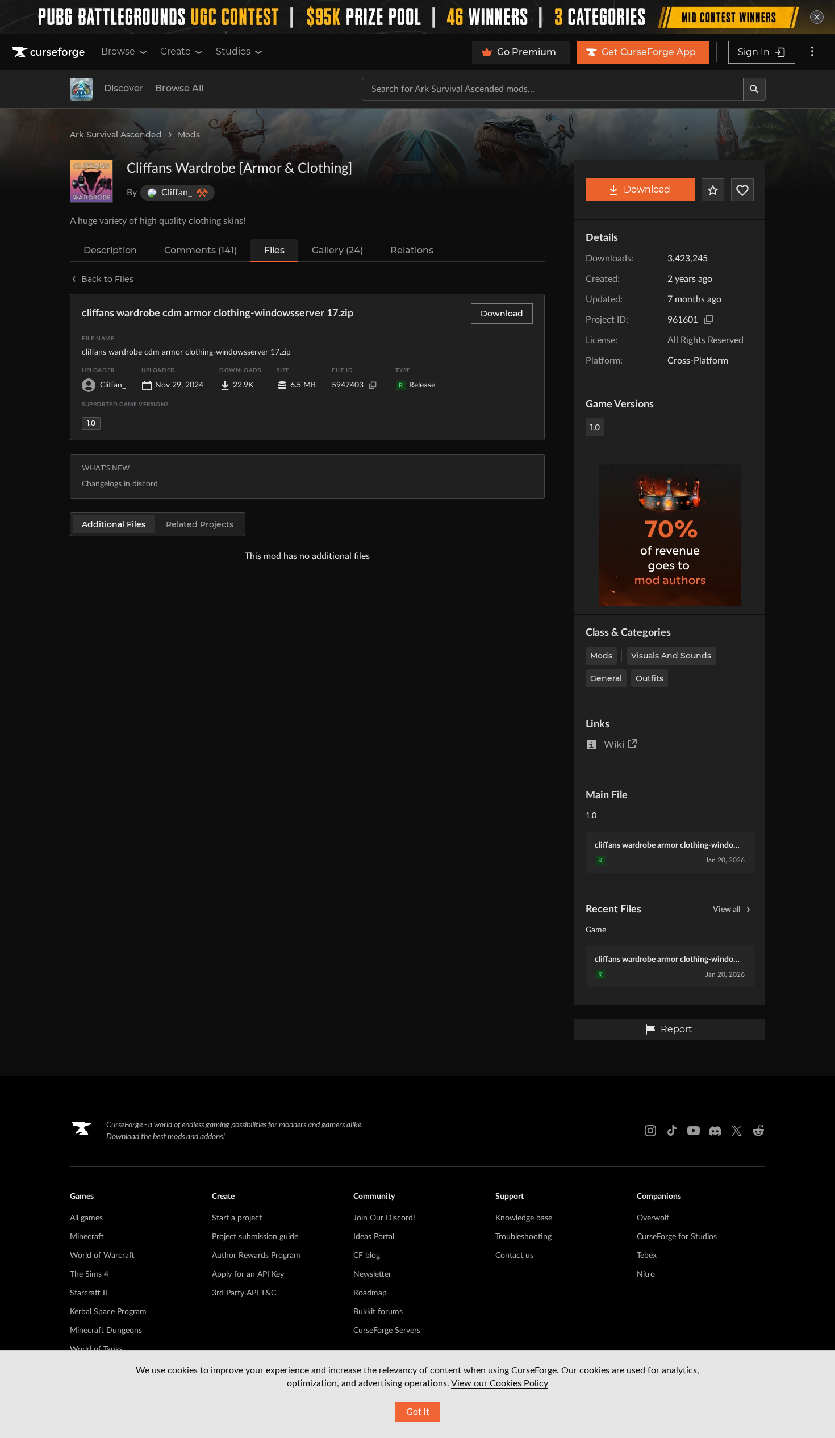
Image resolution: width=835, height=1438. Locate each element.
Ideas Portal (373, 1237)
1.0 (595, 427)
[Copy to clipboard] (708, 320)
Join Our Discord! (384, 1218)
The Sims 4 (89, 1274)
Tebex (647, 1256)
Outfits (649, 678)
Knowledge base (523, 1218)
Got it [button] (417, 1411)
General (606, 678)
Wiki (614, 744)
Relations (411, 250)
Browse (118, 51)
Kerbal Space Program (108, 1312)
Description (110, 250)
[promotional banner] (417, 17)
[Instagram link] (650, 1130)
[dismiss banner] (817, 17)
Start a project (237, 1218)
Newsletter (372, 1274)
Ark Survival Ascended (116, 135)
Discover (124, 88)
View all (726, 910)
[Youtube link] (693, 1130)
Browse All (179, 88)
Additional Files (113, 524)
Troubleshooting (523, 1237)
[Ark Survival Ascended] (81, 89)
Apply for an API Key (248, 1274)
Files (274, 250)
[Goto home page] (49, 52)
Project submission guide (255, 1237)
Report (676, 1029)
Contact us (514, 1256)
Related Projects (199, 524)
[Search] (754, 89)
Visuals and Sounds (671, 656)
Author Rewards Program (256, 1256)
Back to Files (107, 279)
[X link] (737, 1130)
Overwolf (653, 1218)
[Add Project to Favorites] (713, 189)
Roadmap (370, 1293)
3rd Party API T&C (244, 1293)
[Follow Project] (742, 189)
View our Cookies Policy (499, 1383)
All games (86, 1218)
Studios (233, 51)
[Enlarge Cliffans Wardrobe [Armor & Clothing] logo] (91, 181)
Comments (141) (200, 250)
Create (175, 51)
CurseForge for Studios (677, 1237)
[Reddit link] (758, 1130)
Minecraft (87, 1237)
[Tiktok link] (672, 1130)
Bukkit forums (378, 1312)
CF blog (366, 1256)
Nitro (646, 1274)
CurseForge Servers (386, 1331)
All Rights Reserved (705, 340)
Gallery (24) (337, 250)
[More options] (812, 52)
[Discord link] (715, 1130)
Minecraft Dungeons (106, 1331)
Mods (189, 135)
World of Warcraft (102, 1256)
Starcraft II (88, 1293)
